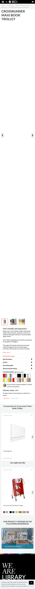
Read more (30, 586)
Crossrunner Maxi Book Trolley (19, 7)
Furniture (10, 5)
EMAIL (7, 398)
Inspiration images (9, 356)
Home (3, 5)
